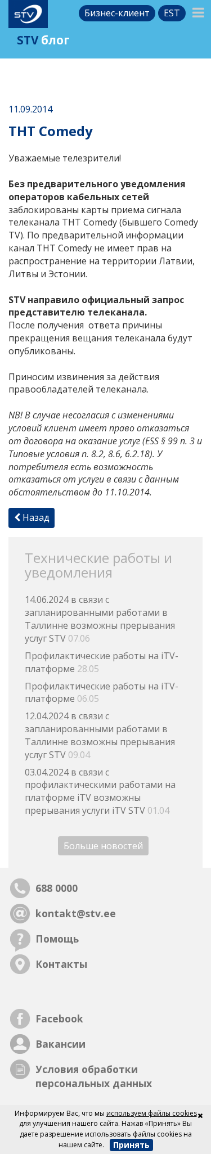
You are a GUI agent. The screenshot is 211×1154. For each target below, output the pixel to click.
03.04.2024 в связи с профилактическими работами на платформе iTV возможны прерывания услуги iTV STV (100, 791)
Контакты (61, 964)
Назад (35, 517)
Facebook (59, 1018)
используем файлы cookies (151, 1113)
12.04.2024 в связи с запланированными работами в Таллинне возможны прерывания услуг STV (100, 735)
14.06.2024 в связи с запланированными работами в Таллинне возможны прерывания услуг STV (100, 618)
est (172, 13)
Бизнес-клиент (117, 13)
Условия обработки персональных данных (93, 1076)
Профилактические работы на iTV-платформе (101, 662)
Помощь (57, 938)
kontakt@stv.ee (75, 913)
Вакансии (60, 1044)
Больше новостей (103, 846)
